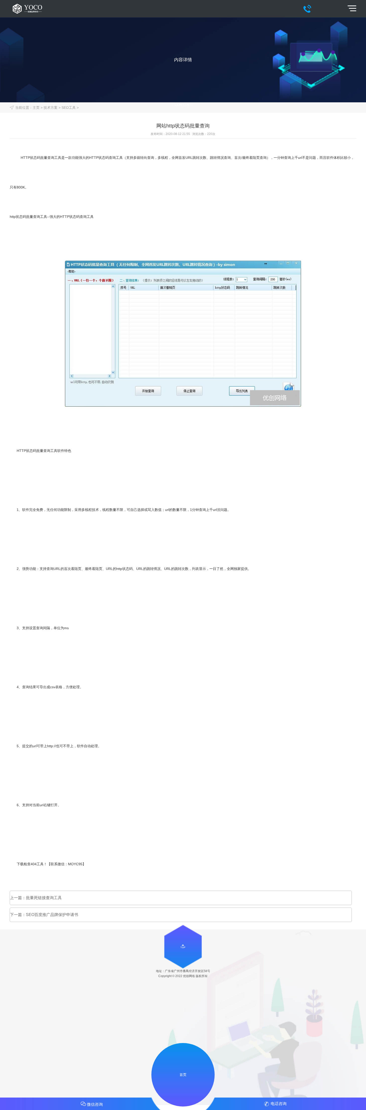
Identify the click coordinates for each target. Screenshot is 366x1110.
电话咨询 (279, 1104)
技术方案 (51, 108)
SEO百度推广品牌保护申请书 (52, 915)
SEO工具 (68, 108)
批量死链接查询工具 (44, 898)
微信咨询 (95, 1104)
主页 (36, 108)
